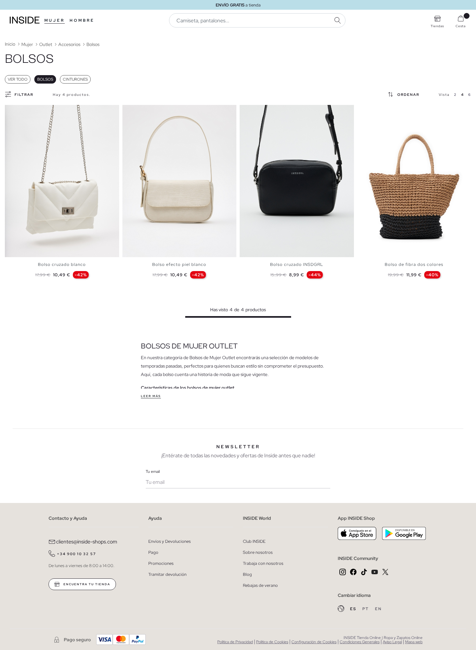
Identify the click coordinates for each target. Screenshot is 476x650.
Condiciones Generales (360, 642)
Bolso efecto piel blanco (179, 264)
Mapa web (414, 642)
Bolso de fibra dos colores (414, 264)
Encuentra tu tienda (86, 584)
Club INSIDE (254, 541)
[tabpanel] (62, 181)
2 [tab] (14, 110)
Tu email (153, 471)
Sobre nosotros (258, 552)
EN (378, 608)
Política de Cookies (272, 642)
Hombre (82, 20)
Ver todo (18, 79)
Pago (153, 552)
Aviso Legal (392, 642)
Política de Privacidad (235, 642)
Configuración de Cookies (313, 642)
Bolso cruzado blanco (62, 264)
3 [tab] (17, 110)
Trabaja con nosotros (263, 563)
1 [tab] (11, 110)
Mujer (54, 20)
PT (366, 608)
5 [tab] (24, 110)
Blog (247, 574)
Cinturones (75, 79)
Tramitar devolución (167, 574)
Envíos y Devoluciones (169, 541)
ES (353, 608)
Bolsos (45, 79)
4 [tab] (21, 110)
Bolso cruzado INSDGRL (296, 264)
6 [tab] (27, 110)
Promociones (161, 563)
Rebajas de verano (260, 585)
